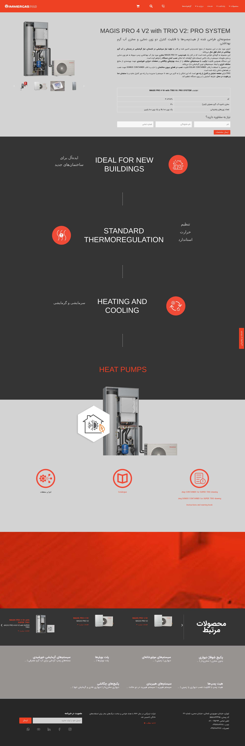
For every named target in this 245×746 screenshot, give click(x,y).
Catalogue (122, 492)
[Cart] (138, 6)
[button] (151, 6)
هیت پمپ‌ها (215, 683)
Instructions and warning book (199, 505)
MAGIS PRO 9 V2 (142, 618)
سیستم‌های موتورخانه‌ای (156, 657)
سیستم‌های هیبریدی (159, 683)
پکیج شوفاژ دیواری (211, 657)
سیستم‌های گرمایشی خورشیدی (51, 657)
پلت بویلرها (102, 657)
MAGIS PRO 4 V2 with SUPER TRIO (21, 621)
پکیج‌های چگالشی (108, 683)
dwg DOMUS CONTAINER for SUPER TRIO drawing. (199, 498)
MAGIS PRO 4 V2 (83, 618)
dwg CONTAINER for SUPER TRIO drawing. (199, 492)
